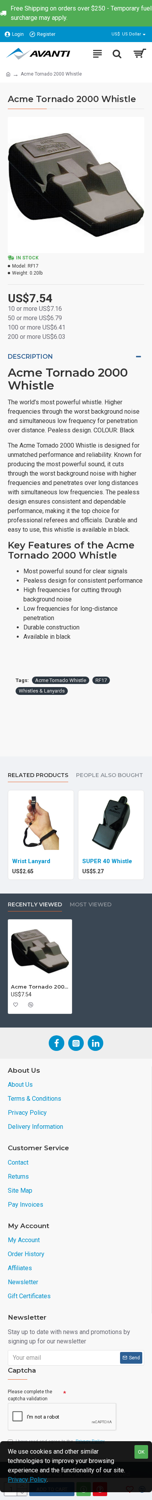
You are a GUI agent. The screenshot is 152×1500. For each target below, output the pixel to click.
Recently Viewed (35, 904)
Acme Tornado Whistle (60, 680)
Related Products (38, 775)
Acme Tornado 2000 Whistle (40, 987)
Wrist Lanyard (31, 861)
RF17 (101, 680)
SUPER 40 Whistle (107, 861)
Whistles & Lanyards (42, 691)
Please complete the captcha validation (30, 1395)
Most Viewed (90, 904)
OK (141, 1452)
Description (30, 356)
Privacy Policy (27, 1479)
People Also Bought (109, 775)
